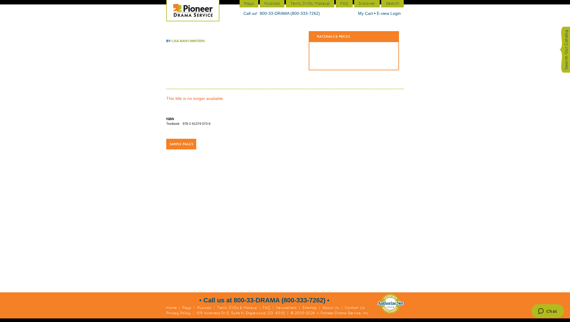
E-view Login (389, 13)
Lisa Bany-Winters (188, 41)
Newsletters (286, 308)
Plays (186, 308)
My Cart (366, 13)
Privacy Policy (178, 313)
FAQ (266, 308)
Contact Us (355, 308)
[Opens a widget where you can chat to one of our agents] (547, 311)
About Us (330, 308)
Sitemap (309, 308)
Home (171, 308)
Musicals (204, 308)
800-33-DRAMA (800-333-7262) (290, 13)
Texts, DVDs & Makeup (237, 308)
